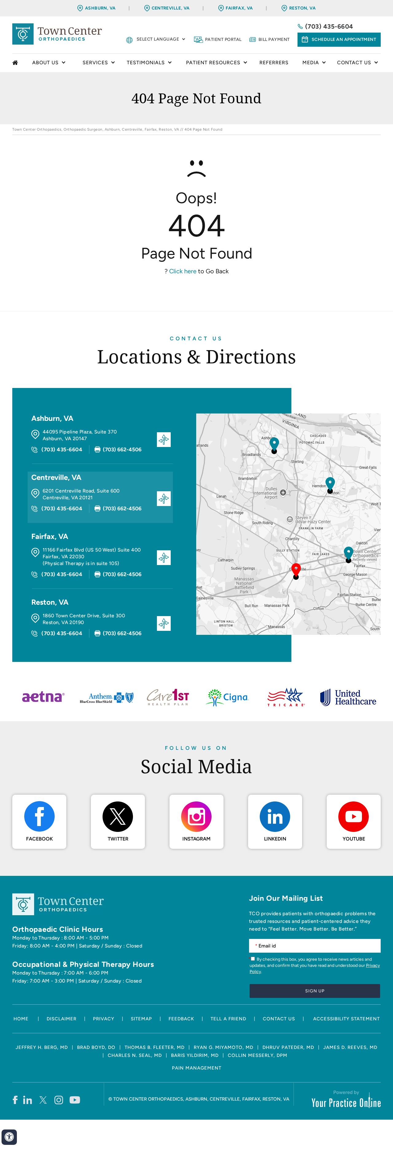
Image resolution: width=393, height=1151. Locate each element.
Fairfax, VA (239, 8)
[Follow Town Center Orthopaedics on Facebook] (15, 1099)
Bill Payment (274, 39)
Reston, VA (302, 8)
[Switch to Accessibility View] (9, 1137)
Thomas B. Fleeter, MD (155, 1047)
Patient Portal (223, 39)
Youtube (354, 839)
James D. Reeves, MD (350, 1047)
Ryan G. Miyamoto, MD (223, 1047)
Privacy (103, 1019)
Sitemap (141, 1019)
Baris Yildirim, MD (195, 1055)
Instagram (196, 839)
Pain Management (196, 1068)
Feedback (181, 1019)
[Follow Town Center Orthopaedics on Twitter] (43, 1099)
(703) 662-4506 (122, 449)
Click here (182, 271)
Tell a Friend (228, 1019)
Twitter (118, 839)
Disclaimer (61, 1019)
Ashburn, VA (100, 8)
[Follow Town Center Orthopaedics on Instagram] (59, 1099)
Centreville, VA (171, 8)
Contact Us (196, 338)
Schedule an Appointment (344, 39)
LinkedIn (275, 839)
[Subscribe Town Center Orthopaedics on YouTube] (74, 1099)
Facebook (39, 839)
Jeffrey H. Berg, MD (42, 1047)
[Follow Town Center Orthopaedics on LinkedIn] (27, 1099)
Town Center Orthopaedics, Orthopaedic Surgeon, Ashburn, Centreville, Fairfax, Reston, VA (95, 129)
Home (16, 63)
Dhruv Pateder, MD (288, 1047)
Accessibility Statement (346, 1019)
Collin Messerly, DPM (257, 1055)
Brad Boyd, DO (96, 1047)
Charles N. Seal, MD (135, 1055)
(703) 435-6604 (329, 26)
